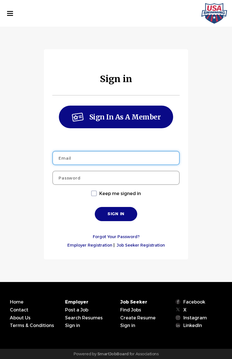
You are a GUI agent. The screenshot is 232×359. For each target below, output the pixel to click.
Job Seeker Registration (141, 245)
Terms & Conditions (32, 325)
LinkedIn (192, 325)
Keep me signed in (120, 193)
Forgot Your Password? (116, 236)
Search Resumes (84, 317)
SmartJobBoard (113, 353)
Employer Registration (89, 245)
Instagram (195, 317)
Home (16, 302)
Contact (19, 310)
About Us (20, 317)
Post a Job (76, 310)
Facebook (194, 302)
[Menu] (10, 13)
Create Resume (138, 317)
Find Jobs (130, 310)
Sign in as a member (125, 117)
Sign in (72, 325)
